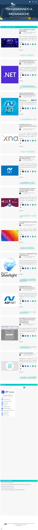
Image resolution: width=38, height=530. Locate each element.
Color (32, 247)
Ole (30, 248)
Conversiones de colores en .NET (28, 222)
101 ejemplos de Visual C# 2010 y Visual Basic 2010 (27, 61)
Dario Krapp (34, 377)
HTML (28, 248)
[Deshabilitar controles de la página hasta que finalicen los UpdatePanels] (9, 333)
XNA (23, 151)
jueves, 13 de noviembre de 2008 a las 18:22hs (29, 224)
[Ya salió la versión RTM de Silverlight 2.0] (9, 268)
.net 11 (32, 55)
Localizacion (28, 183)
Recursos (33, 183)
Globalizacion (22, 183)
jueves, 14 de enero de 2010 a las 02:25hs (28, 159)
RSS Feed (36, 1)
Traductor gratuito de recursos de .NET (27, 157)
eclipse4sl (21, 280)
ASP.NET (27, 346)
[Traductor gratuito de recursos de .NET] (9, 171)
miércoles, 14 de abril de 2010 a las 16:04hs (29, 63)
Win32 (33, 248)
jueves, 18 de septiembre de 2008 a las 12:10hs (29, 289)
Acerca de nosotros (26, 353)
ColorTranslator (23, 248)
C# (31, 151)
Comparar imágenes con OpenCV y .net (7, 487)
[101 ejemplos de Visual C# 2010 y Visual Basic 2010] (9, 74)
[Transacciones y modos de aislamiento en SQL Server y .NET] (9, 203)
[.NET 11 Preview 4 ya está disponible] (9, 43)
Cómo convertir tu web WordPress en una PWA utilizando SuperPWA (13, 489)
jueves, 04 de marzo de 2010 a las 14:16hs (28, 128)
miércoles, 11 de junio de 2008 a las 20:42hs (29, 354)
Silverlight (24, 279)
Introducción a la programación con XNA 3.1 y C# (28, 126)
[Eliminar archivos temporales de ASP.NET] (9, 300)
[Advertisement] (19, 433)
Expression (26, 280)
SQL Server (27, 215)
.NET (23, 55)
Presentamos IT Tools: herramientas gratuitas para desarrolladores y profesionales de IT (16, 484)
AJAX (23, 346)
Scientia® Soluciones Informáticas (20, 523)
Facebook (33, 1)
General (24, 377)
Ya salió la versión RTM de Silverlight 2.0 (28, 254)
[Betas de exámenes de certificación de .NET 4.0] (9, 106)
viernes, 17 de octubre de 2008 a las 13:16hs (29, 256)
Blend (34, 279)
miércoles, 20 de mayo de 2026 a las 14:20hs (29, 32)
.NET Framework (25, 182)
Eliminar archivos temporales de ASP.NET (27, 287)
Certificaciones (27, 119)
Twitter (29, 1)
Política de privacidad (19, 525)
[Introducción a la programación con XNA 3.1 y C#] (9, 138)
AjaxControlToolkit (23, 347)
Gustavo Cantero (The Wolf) (17, 22)
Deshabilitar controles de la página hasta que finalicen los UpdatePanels (27, 321)
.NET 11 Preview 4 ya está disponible (27, 30)
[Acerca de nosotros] (9, 366)
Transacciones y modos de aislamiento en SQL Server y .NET (27, 190)
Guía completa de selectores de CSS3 (7, 486)
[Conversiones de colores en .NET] (9, 235)
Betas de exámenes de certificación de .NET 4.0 (27, 93)
